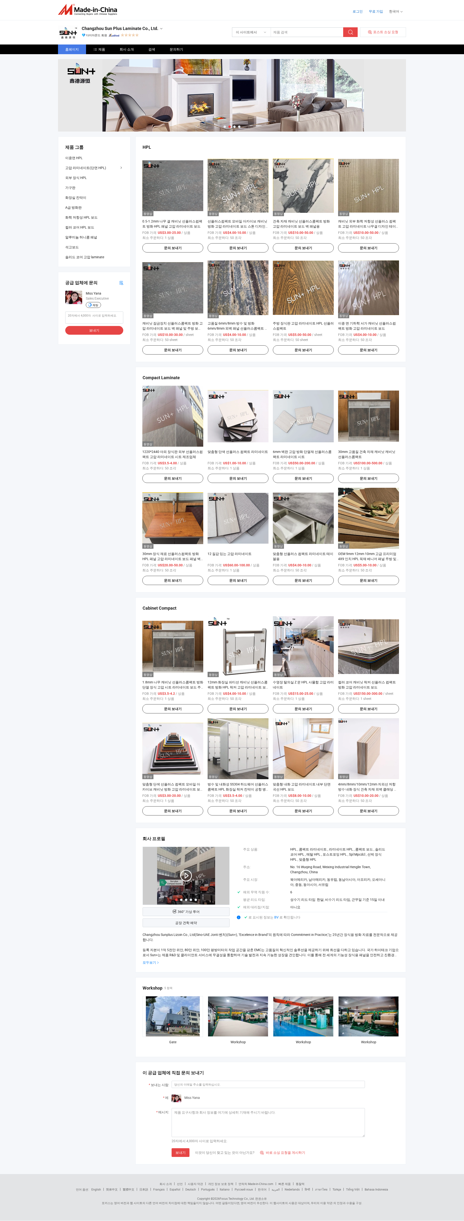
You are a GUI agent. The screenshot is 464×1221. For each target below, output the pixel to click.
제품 (101, 49)
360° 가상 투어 (189, 911)
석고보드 (72, 247)
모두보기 (149, 962)
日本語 (143, 1189)
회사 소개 (127, 49)
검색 (151, 49)
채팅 (95, 305)
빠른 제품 (284, 1184)
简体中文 (112, 1189)
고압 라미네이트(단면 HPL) (85, 167)
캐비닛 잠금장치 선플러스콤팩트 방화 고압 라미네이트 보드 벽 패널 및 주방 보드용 (172, 328)
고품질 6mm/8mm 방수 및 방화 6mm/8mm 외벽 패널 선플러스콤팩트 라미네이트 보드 (238, 328)
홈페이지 (72, 49)
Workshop (238, 1042)
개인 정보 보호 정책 (220, 1184)
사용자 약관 (195, 1184)
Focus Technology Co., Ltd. (237, 1198)
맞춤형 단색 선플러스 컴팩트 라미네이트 (238, 451)
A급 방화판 (73, 207)
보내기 (180, 1152)
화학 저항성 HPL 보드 (81, 217)
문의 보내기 (173, 248)
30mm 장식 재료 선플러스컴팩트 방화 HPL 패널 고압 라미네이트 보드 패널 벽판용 (171, 558)
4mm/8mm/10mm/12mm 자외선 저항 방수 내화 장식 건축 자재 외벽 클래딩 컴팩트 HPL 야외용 (367, 789)
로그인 (358, 11)
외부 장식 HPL (76, 177)
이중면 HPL (74, 157)
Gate (172, 1042)
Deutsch (190, 1189)
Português (208, 1189)
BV (276, 917)
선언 (180, 1184)
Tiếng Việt (353, 1189)
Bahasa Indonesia (376, 1189)
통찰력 (300, 1184)
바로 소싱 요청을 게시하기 (282, 1152)
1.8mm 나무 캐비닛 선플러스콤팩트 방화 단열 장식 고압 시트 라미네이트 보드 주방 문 (172, 687)
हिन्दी (307, 1189)
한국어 (262, 1189)
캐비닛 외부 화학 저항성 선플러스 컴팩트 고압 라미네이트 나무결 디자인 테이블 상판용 (367, 226)
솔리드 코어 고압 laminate (84, 257)
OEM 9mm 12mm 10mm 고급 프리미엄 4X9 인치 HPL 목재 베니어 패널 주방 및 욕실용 (367, 558)
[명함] (121, 282)
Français (159, 1189)
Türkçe (337, 1189)
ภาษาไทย (321, 1189)
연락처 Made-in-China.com (256, 1184)
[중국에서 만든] (89, 9)
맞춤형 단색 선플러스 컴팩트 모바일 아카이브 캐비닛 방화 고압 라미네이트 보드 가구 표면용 (171, 789)
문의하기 (176, 49)
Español (175, 1189)
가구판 (70, 187)
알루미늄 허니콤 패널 (81, 237)
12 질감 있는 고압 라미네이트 (230, 553)
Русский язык (244, 1189)
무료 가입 (376, 11)
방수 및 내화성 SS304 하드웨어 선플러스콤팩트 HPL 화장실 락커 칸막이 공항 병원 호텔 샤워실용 (238, 789)
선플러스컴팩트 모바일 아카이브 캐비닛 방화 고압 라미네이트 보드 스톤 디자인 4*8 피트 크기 (237, 226)
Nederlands (292, 1189)
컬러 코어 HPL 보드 (79, 227)
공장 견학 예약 (186, 922)
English (96, 1189)
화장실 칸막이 (75, 197)
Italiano (225, 1189)
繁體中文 (128, 1189)
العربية (276, 1189)
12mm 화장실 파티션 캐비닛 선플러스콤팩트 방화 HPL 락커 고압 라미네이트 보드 (238, 687)
